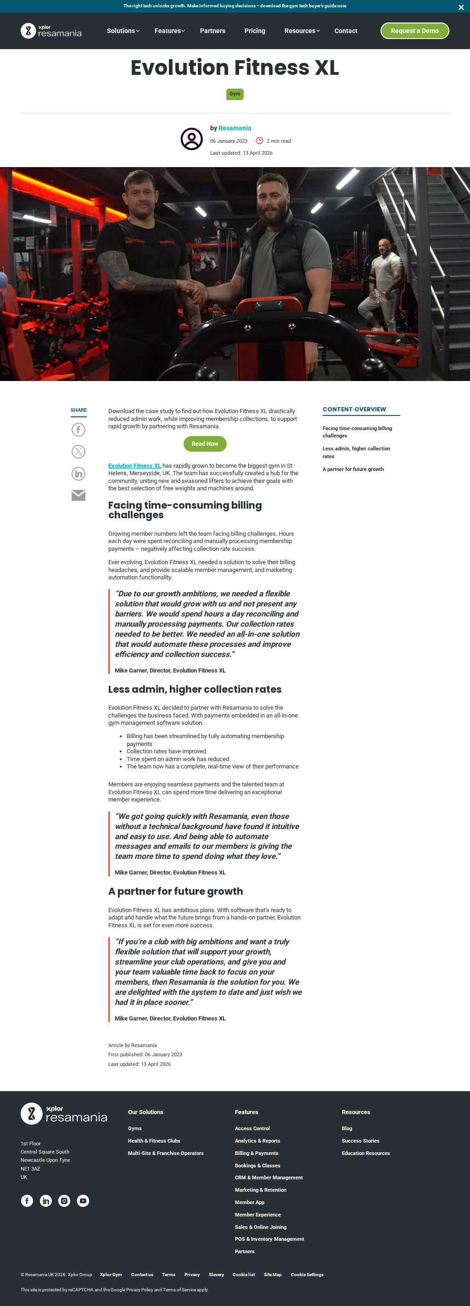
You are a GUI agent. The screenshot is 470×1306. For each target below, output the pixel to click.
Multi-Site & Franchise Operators (166, 1153)
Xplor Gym (111, 1274)
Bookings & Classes (257, 1166)
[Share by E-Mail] (78, 496)
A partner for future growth (353, 469)
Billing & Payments (257, 1153)
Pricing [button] (255, 30)
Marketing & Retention (260, 1190)
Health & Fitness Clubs (154, 1141)
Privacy (192, 1274)
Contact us (142, 1274)
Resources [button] (300, 30)
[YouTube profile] (83, 1200)
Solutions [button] (121, 30)
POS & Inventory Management (269, 1239)
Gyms (135, 1129)
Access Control (252, 1129)
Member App (249, 1202)
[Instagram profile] (64, 1200)
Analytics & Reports (257, 1141)
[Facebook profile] (27, 1200)
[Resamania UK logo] (51, 31)
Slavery (216, 1274)
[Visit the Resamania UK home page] (64, 1115)
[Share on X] (78, 452)
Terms (168, 1274)
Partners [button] (212, 30)
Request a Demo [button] (415, 30)
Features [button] (168, 30)
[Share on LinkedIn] (78, 474)
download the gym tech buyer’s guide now (303, 5)
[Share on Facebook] (78, 430)
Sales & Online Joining (260, 1227)
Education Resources (366, 1153)
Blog (347, 1129)
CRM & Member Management (269, 1178)
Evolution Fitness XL (134, 465)
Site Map (273, 1274)
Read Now (205, 443)
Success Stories (361, 1141)
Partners (245, 1252)
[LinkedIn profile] (45, 1200)
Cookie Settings (307, 1274)
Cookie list (244, 1274)
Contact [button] (346, 30)
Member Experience (258, 1215)
